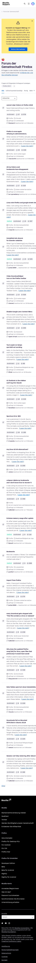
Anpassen (19, 332)
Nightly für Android (9, 877)
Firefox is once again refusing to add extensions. (17, 133)
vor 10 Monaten (28, 303)
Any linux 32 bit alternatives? (17, 449)
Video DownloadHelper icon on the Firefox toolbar (16, 277)
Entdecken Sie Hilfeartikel (11, 826)
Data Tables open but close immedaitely (21, 687)
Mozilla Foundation (9, 932)
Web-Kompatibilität (22, 225)
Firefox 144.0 (7, 86)
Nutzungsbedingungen (10, 950)
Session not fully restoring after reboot (21, 756)
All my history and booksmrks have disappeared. (17, 168)
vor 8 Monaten (29, 159)
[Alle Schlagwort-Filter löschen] (14, 86)
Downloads (19, 674)
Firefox (10, 118)
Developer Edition (8, 863)
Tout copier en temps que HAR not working (14, 346)
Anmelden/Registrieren (10, 888)
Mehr (31, 91)
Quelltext (5, 816)
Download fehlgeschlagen (24, 743)
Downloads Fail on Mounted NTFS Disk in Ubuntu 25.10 (17, 721)
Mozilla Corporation (22, 928)
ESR (17, 469)
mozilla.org (6, 946)
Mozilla (6, 800)
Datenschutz (6, 953)
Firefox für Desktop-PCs (11, 841)
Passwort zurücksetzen (10, 895)
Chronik (18, 118)
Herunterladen (7, 838)
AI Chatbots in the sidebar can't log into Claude (16, 382)
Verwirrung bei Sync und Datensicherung (21, 505)
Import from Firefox (14, 580)
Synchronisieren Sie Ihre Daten (13, 899)
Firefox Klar (6, 852)
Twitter (4, 820)
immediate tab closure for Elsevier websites (15, 239)
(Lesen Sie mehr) (27, 146)
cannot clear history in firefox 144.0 (20, 105)
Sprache (4, 913)
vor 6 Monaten (28, 123)
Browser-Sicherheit (22, 636)
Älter (3, 786)
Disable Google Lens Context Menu (19, 312)
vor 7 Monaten (28, 510)
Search (24, 3)
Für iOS (4, 848)
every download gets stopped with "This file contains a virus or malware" (20, 615)
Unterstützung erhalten (10, 902)
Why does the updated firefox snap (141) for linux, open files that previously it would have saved (19, 651)
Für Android (6, 845)
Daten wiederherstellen (23, 189)
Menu (28, 3)
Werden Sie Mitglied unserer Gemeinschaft (18, 823)
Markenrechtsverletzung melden (14, 813)
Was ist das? (6, 892)
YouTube (6, 923)
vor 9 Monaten (30, 336)
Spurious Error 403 (14, 416)
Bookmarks (11, 551)
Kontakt (4, 960)
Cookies (5, 957)
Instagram (9, 923)
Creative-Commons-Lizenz (11, 941)
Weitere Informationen (18, 49)
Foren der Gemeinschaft (11, 11)
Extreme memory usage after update (20, 518)
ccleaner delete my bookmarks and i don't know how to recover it (19, 481)
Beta (3, 867)
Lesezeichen (20, 567)
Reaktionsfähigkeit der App (25, 367)
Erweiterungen (21, 154)
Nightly (4, 874)
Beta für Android (8, 870)
